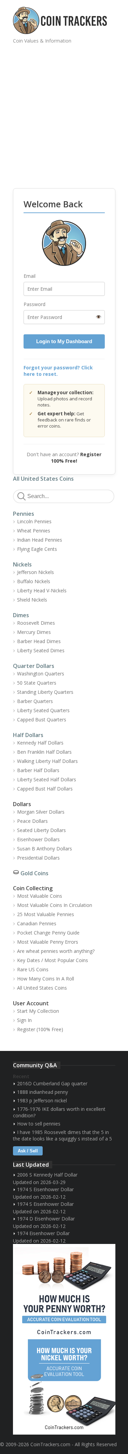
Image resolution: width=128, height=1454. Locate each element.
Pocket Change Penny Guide (48, 932)
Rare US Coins (32, 969)
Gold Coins (34, 873)
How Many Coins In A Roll (45, 978)
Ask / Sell (28, 1150)
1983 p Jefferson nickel (42, 1100)
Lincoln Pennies (34, 521)
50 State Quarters (36, 683)
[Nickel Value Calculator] (64, 1387)
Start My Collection (38, 1011)
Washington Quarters (40, 673)
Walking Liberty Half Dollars (47, 761)
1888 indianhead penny (42, 1092)
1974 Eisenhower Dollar (43, 1233)
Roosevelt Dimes (36, 623)
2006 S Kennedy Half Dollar (47, 1174)
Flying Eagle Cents (37, 549)
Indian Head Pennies (39, 540)
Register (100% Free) (40, 1029)
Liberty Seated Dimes (41, 650)
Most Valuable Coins (39, 896)
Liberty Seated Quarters (43, 710)
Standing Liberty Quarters (45, 692)
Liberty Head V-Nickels (42, 590)
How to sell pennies (38, 1123)
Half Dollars (28, 735)
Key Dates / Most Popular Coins (52, 960)
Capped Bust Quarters (41, 719)
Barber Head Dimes (39, 641)
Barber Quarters (35, 701)
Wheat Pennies (33, 530)
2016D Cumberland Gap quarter (52, 1083)
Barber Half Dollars (38, 770)
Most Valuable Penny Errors (47, 942)
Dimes (21, 615)
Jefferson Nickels (35, 572)
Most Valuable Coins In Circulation (54, 905)
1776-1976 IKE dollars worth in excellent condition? (59, 1112)
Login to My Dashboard (64, 341)
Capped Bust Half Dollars (45, 788)
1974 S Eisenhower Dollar (45, 1189)
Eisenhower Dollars (38, 839)
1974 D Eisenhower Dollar (46, 1218)
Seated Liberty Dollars (41, 830)
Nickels (22, 564)
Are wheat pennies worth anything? (56, 951)
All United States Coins (43, 478)
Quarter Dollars (33, 666)
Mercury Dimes (34, 632)
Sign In (24, 1020)
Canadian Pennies (36, 923)
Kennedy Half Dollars (40, 742)
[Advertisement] (64, 111)
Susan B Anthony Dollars (44, 848)
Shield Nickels (32, 599)
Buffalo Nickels (33, 581)
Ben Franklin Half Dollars (44, 752)
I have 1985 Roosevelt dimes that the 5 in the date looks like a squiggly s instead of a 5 (62, 1135)
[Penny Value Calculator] (64, 1291)
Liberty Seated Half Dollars (46, 779)
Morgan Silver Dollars (41, 812)
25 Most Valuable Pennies (45, 914)
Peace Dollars (32, 821)
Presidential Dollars (38, 857)
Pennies (23, 513)
